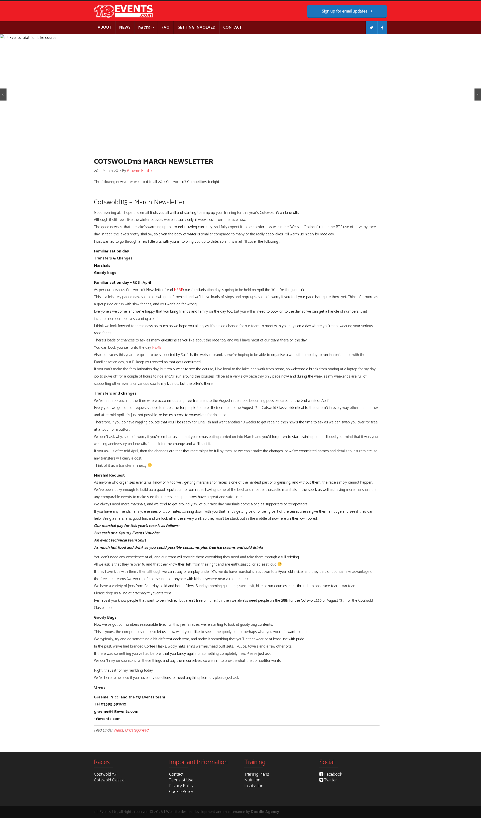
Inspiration (253, 786)
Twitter (330, 780)
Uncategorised (136, 730)
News (118, 730)
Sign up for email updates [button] (345, 11)
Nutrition (252, 780)
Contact (176, 774)
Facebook (332, 774)
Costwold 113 (105, 774)
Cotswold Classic (109, 780)
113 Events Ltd (124, 11)
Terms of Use (181, 780)
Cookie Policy (181, 791)
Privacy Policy (181, 786)
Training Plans (256, 774)
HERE (178, 290)
